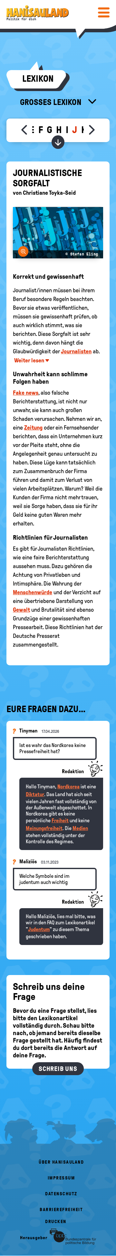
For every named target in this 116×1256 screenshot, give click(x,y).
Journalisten (76, 351)
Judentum (39, 929)
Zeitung (33, 427)
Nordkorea (68, 786)
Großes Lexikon (51, 102)
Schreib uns (58, 1068)
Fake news (25, 392)
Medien (80, 828)
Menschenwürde (32, 592)
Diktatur (35, 794)
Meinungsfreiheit (44, 828)
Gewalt (21, 610)
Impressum (61, 1178)
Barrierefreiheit (61, 1209)
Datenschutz (61, 1193)
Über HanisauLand (61, 1162)
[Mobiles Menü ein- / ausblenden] (104, 12)
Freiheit (60, 820)
